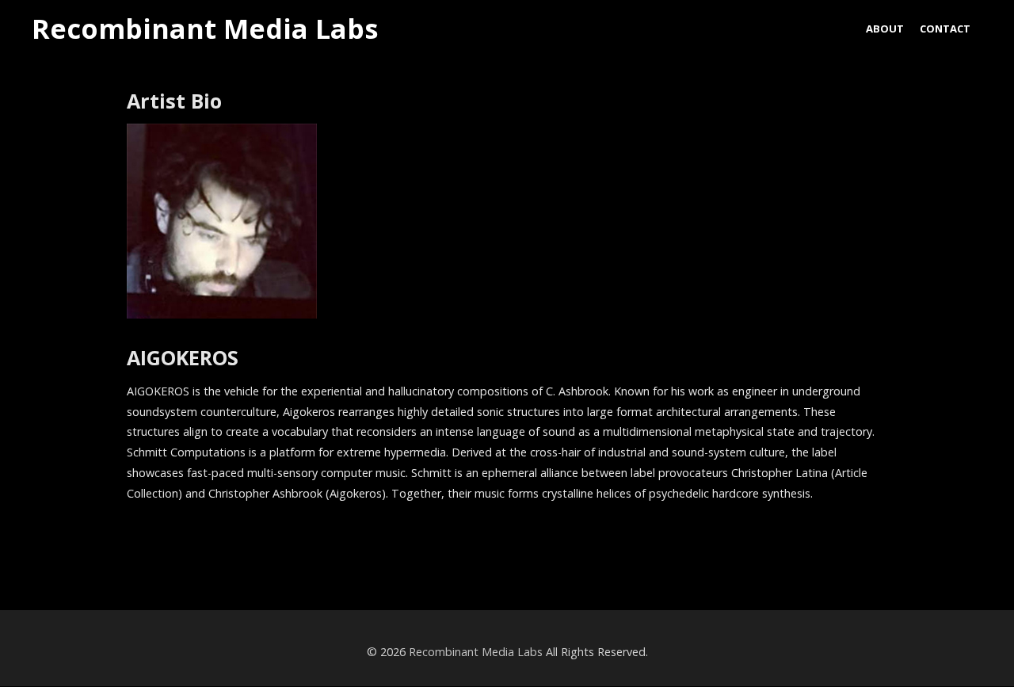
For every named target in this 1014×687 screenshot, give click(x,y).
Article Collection (99, 548)
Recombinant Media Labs (205, 29)
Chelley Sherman (916, 548)
